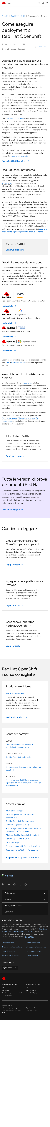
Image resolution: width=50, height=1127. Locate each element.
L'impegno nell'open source (36, 947)
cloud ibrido (27, 383)
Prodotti (5, 16)
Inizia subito (7, 306)
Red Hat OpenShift (18, 16)
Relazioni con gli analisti (10, 955)
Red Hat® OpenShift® (15, 118)
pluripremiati (29, 936)
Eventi (4, 987)
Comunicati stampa (33, 943)
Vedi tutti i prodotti (15, 717)
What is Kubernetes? (14, 811)
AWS (7, 362)
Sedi (27, 987)
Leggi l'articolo (13, 564)
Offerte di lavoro (32, 955)
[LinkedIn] (3, 885)
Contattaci (5, 990)
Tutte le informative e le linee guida (11, 1012)
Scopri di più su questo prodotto (21, 857)
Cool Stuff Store (31, 993)
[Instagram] (25, 885)
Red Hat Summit (7, 996)
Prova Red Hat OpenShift (14, 161)
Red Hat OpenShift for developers (20, 821)
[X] (20, 885)
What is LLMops (12, 842)
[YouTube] (8, 885)
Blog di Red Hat (31, 990)
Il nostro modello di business (12, 947)
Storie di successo (8, 951)
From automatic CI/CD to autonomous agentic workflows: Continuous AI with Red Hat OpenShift (23, 783)
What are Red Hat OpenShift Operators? (22, 835)
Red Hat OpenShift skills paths (18, 757)
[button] (40, 47)
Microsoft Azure (18, 362)
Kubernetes (7, 183)
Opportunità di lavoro (33, 985)
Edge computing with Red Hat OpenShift (23, 846)
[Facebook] (14, 885)
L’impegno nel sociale (33, 951)
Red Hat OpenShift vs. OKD (17, 839)
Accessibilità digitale (32, 1011)
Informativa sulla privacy (9, 1008)
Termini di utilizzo (32, 1008)
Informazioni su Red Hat (9, 985)
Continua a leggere (15, 249)
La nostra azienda (8, 943)
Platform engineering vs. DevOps (19, 825)
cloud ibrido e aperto (19, 156)
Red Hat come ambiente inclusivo (12, 993)
